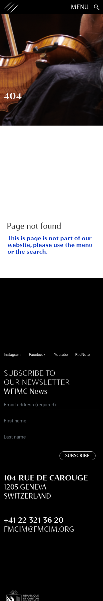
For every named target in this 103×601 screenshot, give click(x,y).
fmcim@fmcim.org (39, 529)
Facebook (37, 354)
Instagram (12, 354)
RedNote (82, 354)
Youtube (61, 354)
